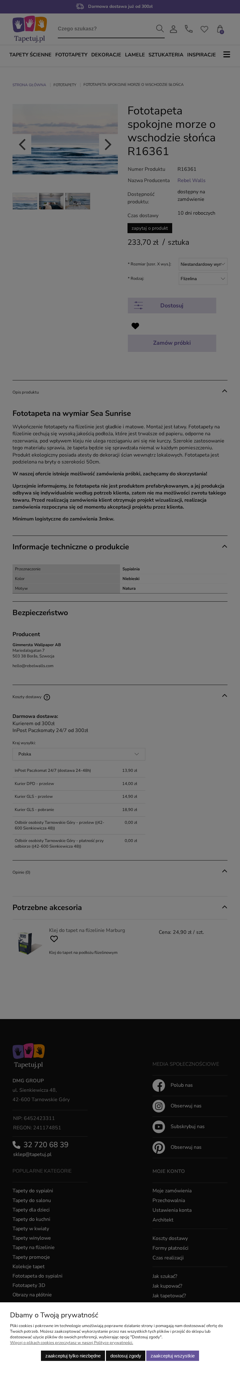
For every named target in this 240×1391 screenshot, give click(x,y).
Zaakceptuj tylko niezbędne (73, 1355)
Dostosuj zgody (125, 1355)
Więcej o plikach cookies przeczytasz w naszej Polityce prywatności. (71, 1343)
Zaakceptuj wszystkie (173, 1355)
